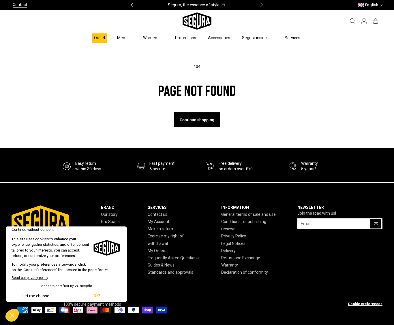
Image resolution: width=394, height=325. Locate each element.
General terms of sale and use (248, 214)
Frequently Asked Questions (173, 258)
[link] (156, 166)
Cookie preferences (365, 304)
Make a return (160, 228)
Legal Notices (233, 243)
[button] (124, 38)
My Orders (157, 250)
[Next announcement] (261, 5)
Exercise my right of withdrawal (166, 239)
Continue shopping (197, 120)
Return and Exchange (240, 258)
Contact (20, 4)
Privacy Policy (233, 236)
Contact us (157, 214)
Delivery (228, 250)
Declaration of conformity (244, 272)
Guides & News (161, 265)
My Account (158, 221)
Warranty (229, 265)
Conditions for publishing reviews (243, 225)
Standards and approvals (170, 272)
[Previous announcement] (132, 5)
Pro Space (110, 221)
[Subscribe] (375, 223)
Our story (109, 214)
